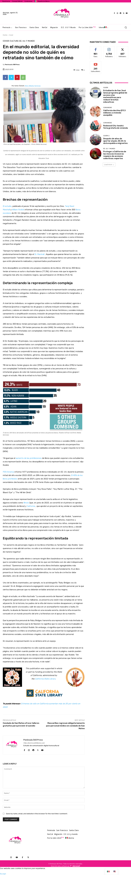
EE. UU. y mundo (27, 41)
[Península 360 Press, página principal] (61, 13)
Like (95, 48)
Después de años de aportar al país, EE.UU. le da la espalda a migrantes (115, 140)
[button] (126, 27)
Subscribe (96, 63)
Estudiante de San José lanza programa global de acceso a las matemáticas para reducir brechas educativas (115, 96)
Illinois (26, 503)
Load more (108, 164)
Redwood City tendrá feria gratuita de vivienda (115, 127)
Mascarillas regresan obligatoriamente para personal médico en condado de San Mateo (65, 726)
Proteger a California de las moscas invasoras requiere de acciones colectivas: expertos (114, 155)
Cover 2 (106, 135)
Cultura (14, 41)
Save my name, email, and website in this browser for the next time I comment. (37, 814)
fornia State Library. (47, 679)
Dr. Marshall (39, 254)
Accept (3, 874)
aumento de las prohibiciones (29, 458)
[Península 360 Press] (13, 745)
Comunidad (107, 107)
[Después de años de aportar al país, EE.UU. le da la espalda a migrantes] (95, 139)
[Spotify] (120, 13)
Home (5, 35)
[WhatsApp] (23, 77)
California (31, 506)
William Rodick (18, 209)
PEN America (8, 472)
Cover (11, 35)
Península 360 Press (12, 64)
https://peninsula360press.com (34, 743)
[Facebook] (114, 13)
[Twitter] (123, 13)
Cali (36, 679)
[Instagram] (117, 13)
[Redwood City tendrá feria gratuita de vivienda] (95, 125)
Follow (109, 48)
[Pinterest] (17, 77)
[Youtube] (126, 13)
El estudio (7, 206)
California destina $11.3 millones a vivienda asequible (114, 112)
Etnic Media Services (33, 86)
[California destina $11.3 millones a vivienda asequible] (95, 111)
